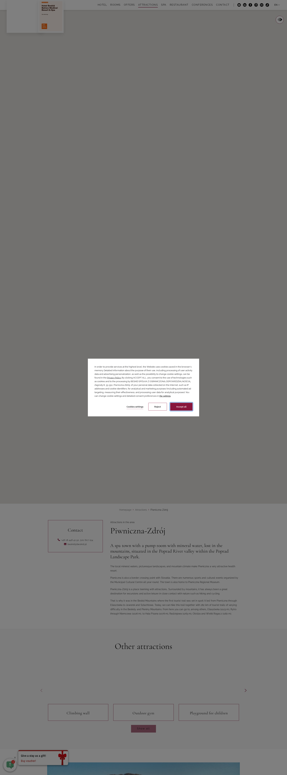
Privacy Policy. (114, 377)
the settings (165, 396)
